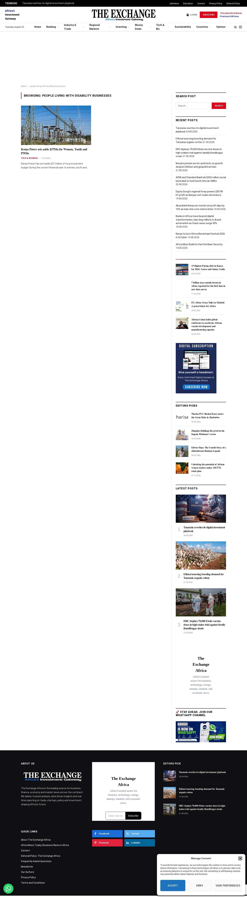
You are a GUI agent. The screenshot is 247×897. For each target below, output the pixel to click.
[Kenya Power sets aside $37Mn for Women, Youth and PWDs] (56, 125)
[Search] (235, 27)
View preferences (228, 885)
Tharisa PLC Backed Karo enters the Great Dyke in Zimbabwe (207, 415)
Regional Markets (94, 27)
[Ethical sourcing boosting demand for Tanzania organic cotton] (201, 555)
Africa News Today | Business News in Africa (45, 845)
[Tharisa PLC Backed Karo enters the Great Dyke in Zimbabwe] (182, 417)
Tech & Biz (160, 27)
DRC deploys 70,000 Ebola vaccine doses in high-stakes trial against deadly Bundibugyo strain (199, 153)
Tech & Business (29, 158)
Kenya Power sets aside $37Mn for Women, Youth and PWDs (54, 151)
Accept (173, 885)
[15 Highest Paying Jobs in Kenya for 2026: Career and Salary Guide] (182, 269)
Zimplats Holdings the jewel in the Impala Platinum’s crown (207, 432)
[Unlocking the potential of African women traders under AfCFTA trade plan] (182, 468)
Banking (51, 27)
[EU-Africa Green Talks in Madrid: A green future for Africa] (182, 306)
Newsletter (27, 866)
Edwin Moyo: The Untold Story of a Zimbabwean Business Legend (208, 449)
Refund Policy (233, 3)
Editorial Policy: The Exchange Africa (40, 856)
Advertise (174, 3)
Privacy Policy (215, 3)
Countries (202, 27)
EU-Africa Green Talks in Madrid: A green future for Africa (208, 304)
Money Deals (139, 27)
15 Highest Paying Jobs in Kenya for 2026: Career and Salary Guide (208, 267)
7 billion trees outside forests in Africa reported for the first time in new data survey (208, 286)
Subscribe (209, 15)
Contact (201, 3)
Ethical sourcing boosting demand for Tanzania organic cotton (203, 576)
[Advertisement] (123, 58)
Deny (199, 885)
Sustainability (183, 27)
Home (37, 27)
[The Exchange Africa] (123, 15)
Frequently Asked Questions (36, 861)
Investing (121, 27)
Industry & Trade (70, 27)
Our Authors (27, 872)
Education (188, 3)
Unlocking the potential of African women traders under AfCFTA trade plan (207, 468)
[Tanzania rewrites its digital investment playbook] (201, 509)
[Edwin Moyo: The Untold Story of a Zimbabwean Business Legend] (182, 451)
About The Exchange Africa (36, 839)
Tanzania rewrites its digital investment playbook (48, 3)
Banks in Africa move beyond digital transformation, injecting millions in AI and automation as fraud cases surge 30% (198, 220)
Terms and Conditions (33, 882)
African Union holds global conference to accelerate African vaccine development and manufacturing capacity (206, 324)
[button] (240, 858)
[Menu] (240, 27)
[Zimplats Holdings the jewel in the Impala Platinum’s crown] (182, 434)
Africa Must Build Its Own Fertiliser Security (199, 244)
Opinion (220, 27)
